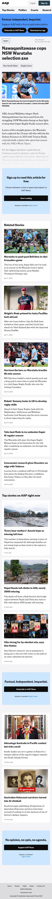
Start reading (26, 198)
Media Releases (26, 889)
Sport (6, 40)
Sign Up (44, 3)
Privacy (17, 886)
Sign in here (33, 205)
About (32, 886)
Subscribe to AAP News (14, 30)
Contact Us (41, 886)
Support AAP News (26, 847)
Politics (23, 10)
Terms (9, 886)
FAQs (25, 886)
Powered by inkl (26, 892)
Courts (34, 10)
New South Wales (10, 65)
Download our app (37, 30)
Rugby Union (26, 65)
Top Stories (8, 10)
